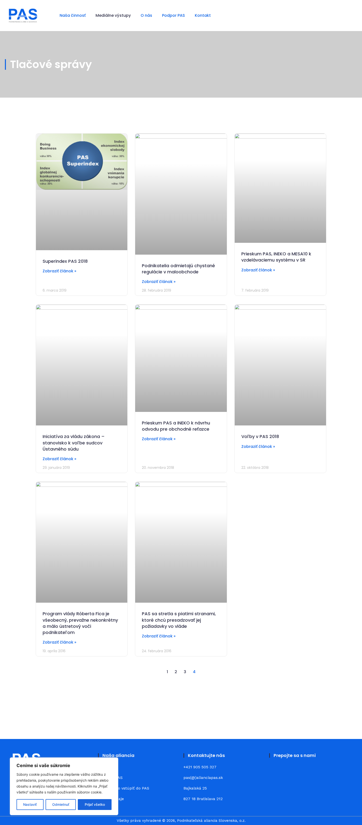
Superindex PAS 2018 (65, 261)
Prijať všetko (95, 804)
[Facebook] (275, 770)
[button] (350, 15)
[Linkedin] (289, 770)
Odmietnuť (60, 804)
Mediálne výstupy (113, 15)
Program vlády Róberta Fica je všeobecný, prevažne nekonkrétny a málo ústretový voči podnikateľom (80, 623)
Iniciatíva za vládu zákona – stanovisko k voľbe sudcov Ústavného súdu (74, 442)
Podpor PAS (173, 15)
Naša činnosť (73, 15)
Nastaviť (30, 804)
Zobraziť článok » (59, 271)
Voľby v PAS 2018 (260, 436)
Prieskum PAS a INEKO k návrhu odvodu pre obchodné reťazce (176, 426)
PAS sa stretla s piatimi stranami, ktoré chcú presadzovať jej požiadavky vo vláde (179, 620)
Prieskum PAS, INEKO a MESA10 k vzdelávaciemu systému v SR (276, 257)
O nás (146, 15)
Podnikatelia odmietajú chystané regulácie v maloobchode (178, 269)
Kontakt (203, 15)
